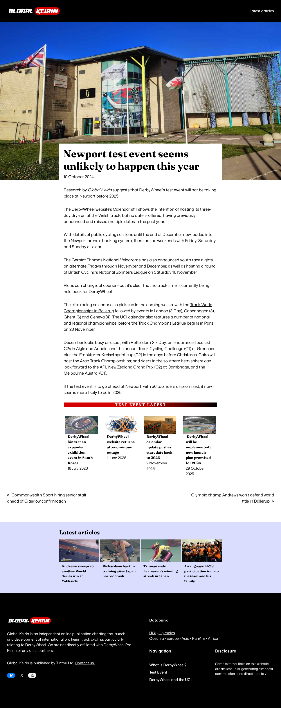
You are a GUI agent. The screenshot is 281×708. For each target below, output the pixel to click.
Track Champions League (162, 323)
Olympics (167, 632)
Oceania (156, 638)
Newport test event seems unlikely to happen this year (131, 160)
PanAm (198, 638)
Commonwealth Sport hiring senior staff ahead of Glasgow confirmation (46, 498)
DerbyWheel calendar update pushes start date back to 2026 (159, 447)
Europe (173, 638)
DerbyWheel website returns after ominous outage (121, 444)
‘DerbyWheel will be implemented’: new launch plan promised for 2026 (198, 449)
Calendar (121, 209)
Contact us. (85, 662)
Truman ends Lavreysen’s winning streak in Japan (160, 571)
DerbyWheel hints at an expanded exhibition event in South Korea (80, 449)
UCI (152, 632)
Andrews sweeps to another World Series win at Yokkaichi (78, 573)
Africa (213, 638)
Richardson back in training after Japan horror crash (119, 571)
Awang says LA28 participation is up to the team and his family (201, 573)
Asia (185, 638)
